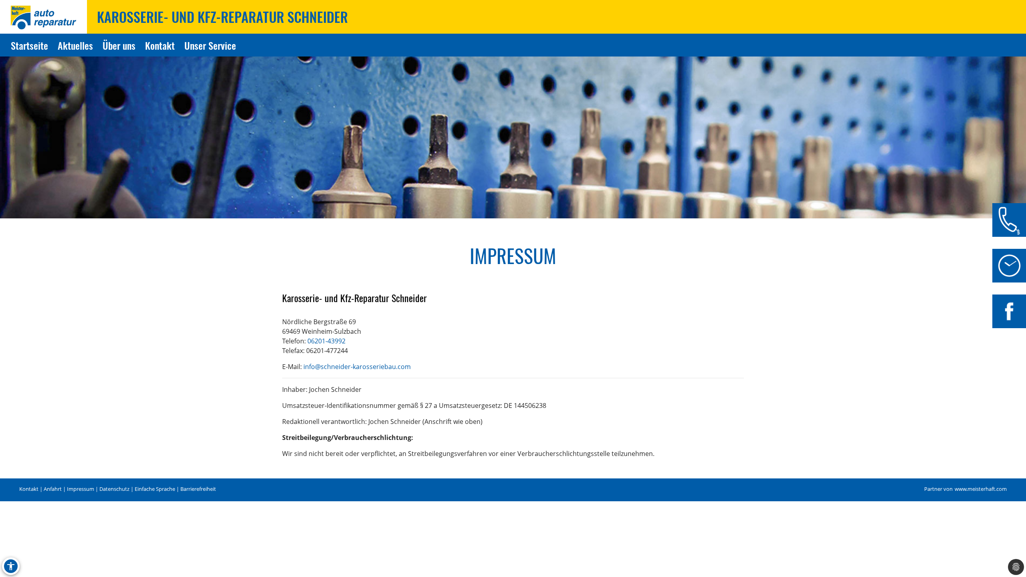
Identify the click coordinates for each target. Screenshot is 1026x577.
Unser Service (210, 45)
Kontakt (160, 45)
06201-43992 (326, 341)
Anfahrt (53, 489)
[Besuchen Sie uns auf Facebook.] (1009, 311)
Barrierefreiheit (198, 489)
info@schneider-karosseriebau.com (357, 366)
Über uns (119, 45)
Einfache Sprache (155, 489)
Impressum (80, 489)
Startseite (29, 45)
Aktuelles (75, 45)
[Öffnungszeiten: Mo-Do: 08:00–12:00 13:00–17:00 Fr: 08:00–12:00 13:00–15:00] (1009, 265)
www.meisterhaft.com (981, 489)
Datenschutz (114, 489)
